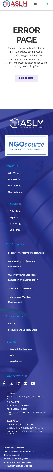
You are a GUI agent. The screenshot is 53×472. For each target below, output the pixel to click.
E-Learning (15, 223)
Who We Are (14, 173)
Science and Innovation (20, 288)
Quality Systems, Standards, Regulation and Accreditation (23, 277)
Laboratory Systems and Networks (26, 252)
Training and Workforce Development (20, 299)
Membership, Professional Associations (21, 264)
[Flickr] (25, 383)
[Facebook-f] (4, 383)
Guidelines (15, 229)
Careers (12, 323)
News (12, 355)
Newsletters (16, 361)
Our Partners (15, 191)
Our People (14, 179)
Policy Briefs (16, 211)
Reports (14, 217)
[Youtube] (32, 383)
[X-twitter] (11, 383)
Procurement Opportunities (22, 329)
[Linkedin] (18, 383)
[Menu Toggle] (35, 4)
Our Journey (14, 185)
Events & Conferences (21, 348)
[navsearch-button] (47, 4)
